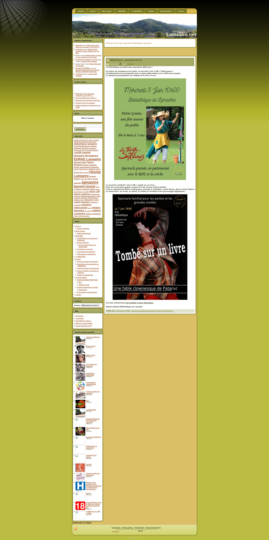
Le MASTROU (81, 257)
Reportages (120, 311)
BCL (80, 282)
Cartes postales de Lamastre (87, 261)
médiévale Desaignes (88, 196)
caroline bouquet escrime (85, 147)
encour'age (80, 162)
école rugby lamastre (81, 216)
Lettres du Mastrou (93, 337)
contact (78, 295)
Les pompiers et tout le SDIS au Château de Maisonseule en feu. (93, 505)
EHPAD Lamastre (87, 159)
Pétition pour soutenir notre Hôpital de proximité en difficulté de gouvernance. (93, 486)
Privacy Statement (153, 527)
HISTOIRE (79, 236)
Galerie (78, 259)
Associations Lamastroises (87, 292)
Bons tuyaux (80, 231)
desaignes (91, 155)
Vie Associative (81, 277)
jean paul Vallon (86, 179)
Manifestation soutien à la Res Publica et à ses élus (87, 51)
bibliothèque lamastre (85, 144)
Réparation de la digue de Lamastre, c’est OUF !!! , (88, 46)
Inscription (80, 316)
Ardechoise (83, 290)
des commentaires (84, 323)
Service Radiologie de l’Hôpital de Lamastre (93, 420)
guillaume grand (94, 169)
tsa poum (88, 211)
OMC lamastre (93, 198)
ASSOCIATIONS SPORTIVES (87, 280)
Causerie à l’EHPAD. (83, 68)
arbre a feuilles (93, 140)
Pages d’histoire (83, 242)
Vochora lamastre (93, 214)
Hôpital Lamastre (87, 174)
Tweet (140, 530)
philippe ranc (79, 200)
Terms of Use (127, 527)
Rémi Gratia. (90, 355)
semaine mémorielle (82, 206)
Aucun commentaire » (165, 311)
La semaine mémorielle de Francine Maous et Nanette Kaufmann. (87, 69)
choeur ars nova (80, 150)
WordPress (138, 538)
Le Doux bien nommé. (89, 61)
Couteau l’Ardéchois (93, 437)
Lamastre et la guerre (85, 249)
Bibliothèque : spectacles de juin (126, 60)
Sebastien (79, 45)
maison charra (89, 189)
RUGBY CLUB (84, 285)
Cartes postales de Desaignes (88, 268)
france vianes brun (81, 169)
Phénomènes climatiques (86, 254)
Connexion (80, 318)
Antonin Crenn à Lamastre (85, 103)
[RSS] (75, 529)
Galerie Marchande (84, 233)
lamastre (90, 182)
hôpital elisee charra (81, 172)
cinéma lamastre (92, 150)
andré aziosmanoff (81, 140)
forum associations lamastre (86, 167)
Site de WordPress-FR (84, 326)
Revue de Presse (83, 228)
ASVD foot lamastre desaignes (85, 142)
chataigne (92, 148)
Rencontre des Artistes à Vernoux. (88, 100)
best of (78, 226)
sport (90, 208)
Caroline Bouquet (81, 146)
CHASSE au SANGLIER (90, 374)
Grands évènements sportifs (87, 287)
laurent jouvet (84, 186)
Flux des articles (83, 321)
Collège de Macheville (85, 275)
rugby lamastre (82, 202)
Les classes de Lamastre (86, 252)
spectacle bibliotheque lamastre (143, 311)
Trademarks (139, 527)
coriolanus (79, 49)
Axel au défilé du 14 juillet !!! (86, 98)
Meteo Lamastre (87, 118)
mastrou (85, 194)
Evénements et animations (91, 447)
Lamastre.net (181, 34)
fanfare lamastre (90, 165)
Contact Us (116, 527)
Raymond (130, 64)
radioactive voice (91, 200)
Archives (77, 305)
